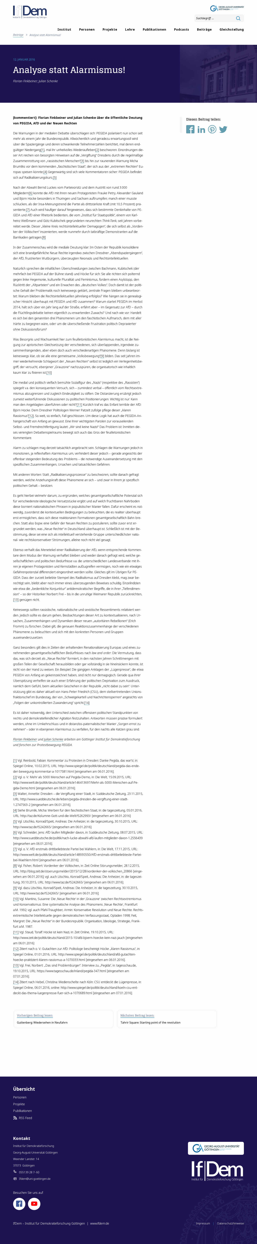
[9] (102, 356)
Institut (64, 29)
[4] (45, 172)
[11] (79, 404)
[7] (28, 210)
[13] (16, 600)
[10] (49, 372)
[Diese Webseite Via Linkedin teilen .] (201, 130)
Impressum (203, 1223)
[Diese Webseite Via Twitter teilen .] (223, 130)
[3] (82, 161)
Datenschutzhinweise (230, 1223)
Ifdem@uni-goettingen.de (35, 1179)
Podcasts (181, 29)
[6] (30, 193)
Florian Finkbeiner (25, 739)
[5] (54, 177)
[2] (97, 150)
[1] (42, 150)
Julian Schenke (53, 739)
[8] (44, 237)
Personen (87, 29)
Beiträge (204, 29)
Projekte (109, 29)
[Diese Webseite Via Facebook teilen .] (190, 130)
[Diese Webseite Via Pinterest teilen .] (212, 130)
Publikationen (154, 29)
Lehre (130, 29)
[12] (31, 416)
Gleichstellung (232, 29)
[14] (87, 703)
